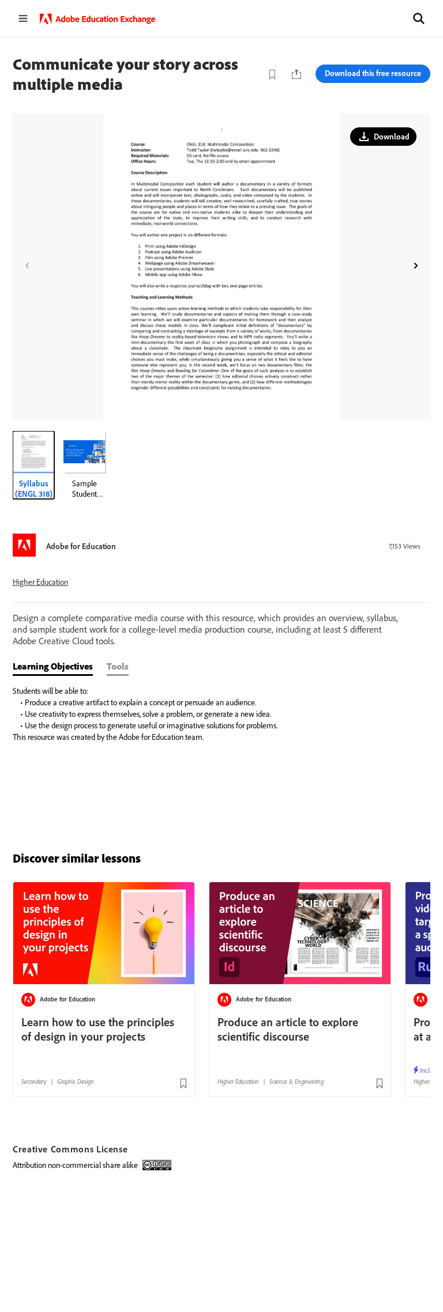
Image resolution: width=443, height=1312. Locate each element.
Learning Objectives (53, 666)
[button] (419, 18)
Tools (118, 666)
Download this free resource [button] (373, 73)
